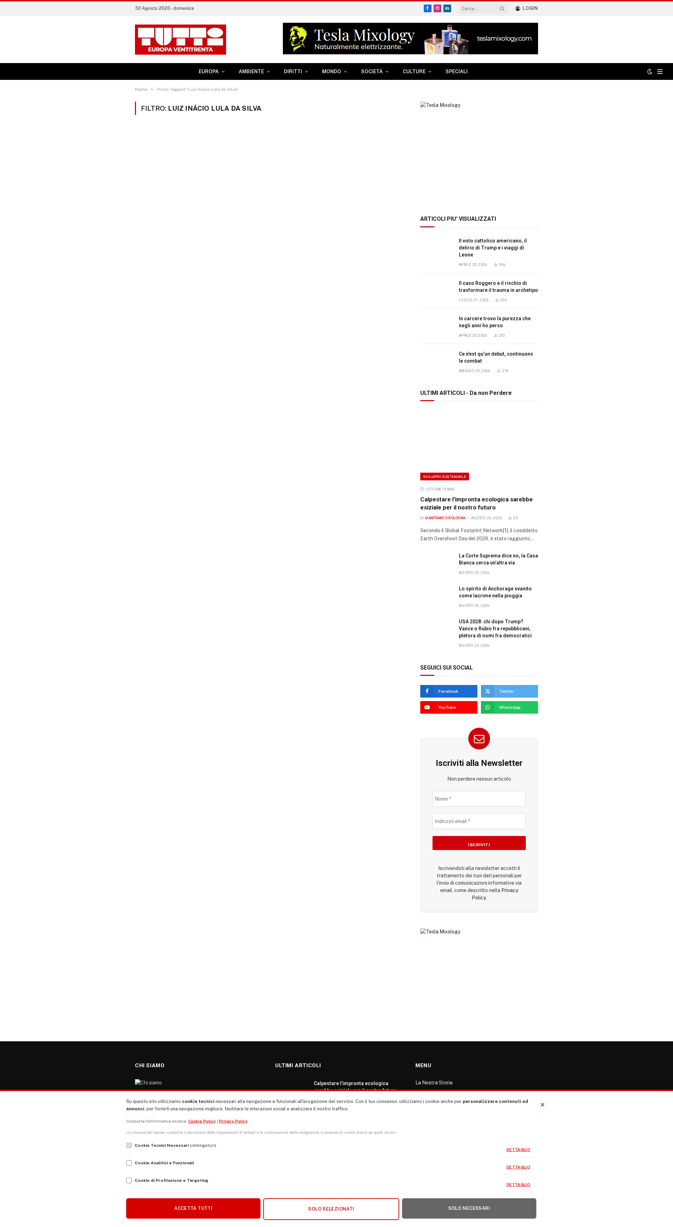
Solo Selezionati (331, 1209)
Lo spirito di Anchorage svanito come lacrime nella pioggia (495, 592)
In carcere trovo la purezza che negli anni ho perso (495, 322)
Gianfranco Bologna (445, 518)
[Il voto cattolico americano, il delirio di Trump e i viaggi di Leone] (436, 249)
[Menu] (659, 72)
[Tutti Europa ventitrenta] (180, 39)
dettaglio (518, 1149)
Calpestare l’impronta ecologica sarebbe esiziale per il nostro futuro (476, 503)
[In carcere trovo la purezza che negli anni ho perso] (436, 326)
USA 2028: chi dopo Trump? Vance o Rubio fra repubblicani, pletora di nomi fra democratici (495, 628)
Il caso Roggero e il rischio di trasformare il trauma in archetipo (498, 286)
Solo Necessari (469, 1208)
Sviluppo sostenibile (444, 476)
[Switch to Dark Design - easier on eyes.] (650, 71)
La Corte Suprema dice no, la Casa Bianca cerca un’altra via (498, 559)
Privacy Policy (233, 1121)
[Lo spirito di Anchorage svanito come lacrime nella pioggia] (436, 596)
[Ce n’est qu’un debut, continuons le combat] (436, 362)
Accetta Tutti (193, 1208)
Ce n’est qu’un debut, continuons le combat (496, 357)
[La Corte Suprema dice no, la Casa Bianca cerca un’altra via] (436, 563)
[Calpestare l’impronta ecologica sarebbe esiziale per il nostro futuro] (479, 445)
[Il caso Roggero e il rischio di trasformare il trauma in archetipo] (436, 291)
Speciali (457, 71)
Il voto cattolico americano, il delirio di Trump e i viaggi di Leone (493, 248)
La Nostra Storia (434, 1082)
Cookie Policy (202, 1121)
